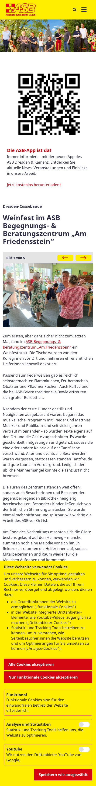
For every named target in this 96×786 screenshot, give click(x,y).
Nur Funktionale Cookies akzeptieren (43, 677)
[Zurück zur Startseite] (21, 10)
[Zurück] (65, 258)
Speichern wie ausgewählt (63, 774)
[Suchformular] (74, 10)
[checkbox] (84, 724)
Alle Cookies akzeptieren (31, 664)
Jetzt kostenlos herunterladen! (34, 184)
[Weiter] (83, 258)
